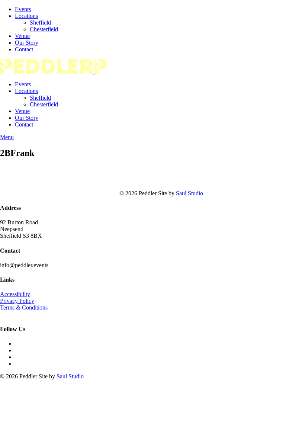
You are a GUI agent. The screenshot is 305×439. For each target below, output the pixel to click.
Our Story (26, 42)
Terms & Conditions (24, 307)
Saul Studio (189, 193)
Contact (24, 49)
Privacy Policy (17, 301)
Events (23, 9)
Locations (26, 16)
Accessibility (15, 294)
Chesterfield (44, 29)
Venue (22, 36)
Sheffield (40, 22)
